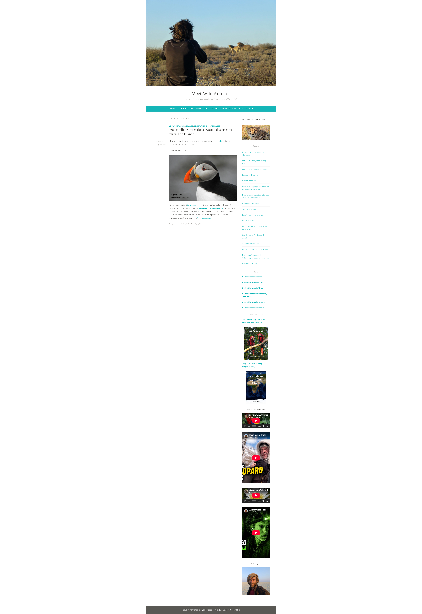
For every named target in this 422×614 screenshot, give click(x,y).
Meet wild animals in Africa (252, 288)
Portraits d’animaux (249, 181)
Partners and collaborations (194, 108)
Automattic (234, 610)
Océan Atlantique (192, 224)
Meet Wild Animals (211, 93)
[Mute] (263, 426)
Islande (189, 126)
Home (172, 108)
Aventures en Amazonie (250, 243)
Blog (251, 108)
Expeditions (237, 108)
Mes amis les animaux (249, 263)
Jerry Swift (162, 145)
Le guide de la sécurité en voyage (254, 215)
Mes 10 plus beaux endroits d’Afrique (255, 249)
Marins (183, 224)
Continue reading (205, 218)
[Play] (245, 426)
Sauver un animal (248, 221)
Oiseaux (202, 224)
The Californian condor (250, 209)
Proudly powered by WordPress (197, 610)
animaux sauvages (177, 126)
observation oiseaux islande (207, 126)
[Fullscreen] (267, 426)
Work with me (221, 108)
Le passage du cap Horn (250, 175)
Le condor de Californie (250, 203)
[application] (256, 420)
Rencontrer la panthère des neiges (254, 169)
